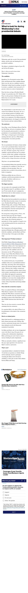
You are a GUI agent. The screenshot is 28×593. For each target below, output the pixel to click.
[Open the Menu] (2, 2)
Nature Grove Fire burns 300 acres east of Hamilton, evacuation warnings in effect (14, 13)
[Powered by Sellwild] (24, 449)
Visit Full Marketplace (21, 369)
